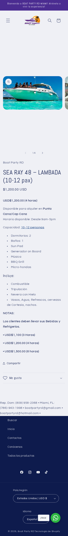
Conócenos (15, 446)
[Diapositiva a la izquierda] (25, 153)
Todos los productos (21, 455)
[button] (8, 20)
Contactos (15, 438)
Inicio (11, 429)
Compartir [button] (14, 363)
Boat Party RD (26, 531)
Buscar (12, 420)
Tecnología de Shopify (47, 531)
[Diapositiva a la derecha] (42, 153)
